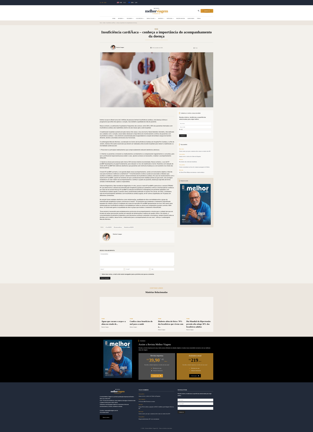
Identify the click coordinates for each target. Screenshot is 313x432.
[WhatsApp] (125, 112)
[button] (199, 11)
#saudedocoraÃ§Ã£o (129, 227)
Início (101, 22)
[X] (118, 112)
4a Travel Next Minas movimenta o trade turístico (191, 172)
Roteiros (181, 159)
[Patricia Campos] (113, 47)
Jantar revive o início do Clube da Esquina (190, 156)
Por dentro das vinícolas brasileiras (188, 161)
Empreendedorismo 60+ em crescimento (149, 419)
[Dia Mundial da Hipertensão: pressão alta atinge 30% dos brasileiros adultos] (199, 307)
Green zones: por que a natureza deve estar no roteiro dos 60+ (195, 151)
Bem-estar (181, 149)
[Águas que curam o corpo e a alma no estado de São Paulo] (114, 307)
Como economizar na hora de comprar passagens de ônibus (194, 167)
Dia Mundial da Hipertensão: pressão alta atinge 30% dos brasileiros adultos (198, 324)
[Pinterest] (122, 112)
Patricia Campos (120, 47)
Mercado (181, 170)
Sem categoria (142, 399)
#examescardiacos (118, 227)
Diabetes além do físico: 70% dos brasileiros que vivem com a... (170, 324)
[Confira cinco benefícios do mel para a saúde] (142, 307)
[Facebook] (114, 112)
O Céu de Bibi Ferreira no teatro (147, 401)
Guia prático (182, 154)
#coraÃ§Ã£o (109, 227)
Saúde (104, 22)
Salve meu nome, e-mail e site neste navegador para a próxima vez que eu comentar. (128, 274)
